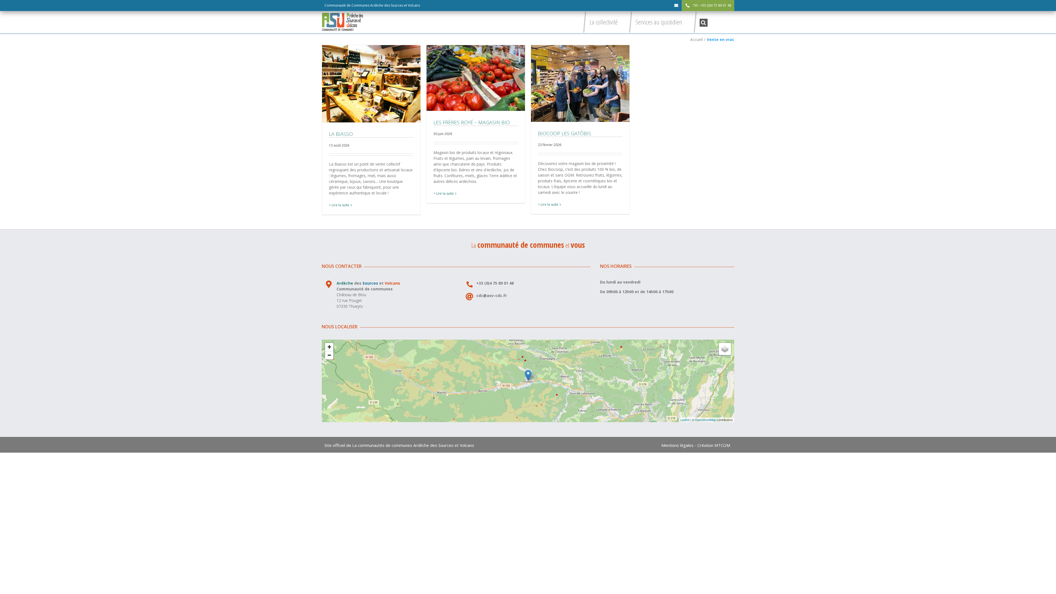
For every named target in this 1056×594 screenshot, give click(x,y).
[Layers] (725, 349)
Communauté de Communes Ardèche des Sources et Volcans (372, 5)
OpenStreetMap (705, 419)
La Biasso (371, 84)
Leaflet (684, 419)
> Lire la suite (339, 205)
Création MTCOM (713, 445)
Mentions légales (677, 445)
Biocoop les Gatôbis (580, 83)
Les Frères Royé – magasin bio (476, 78)
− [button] (329, 355)
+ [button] (329, 346)
